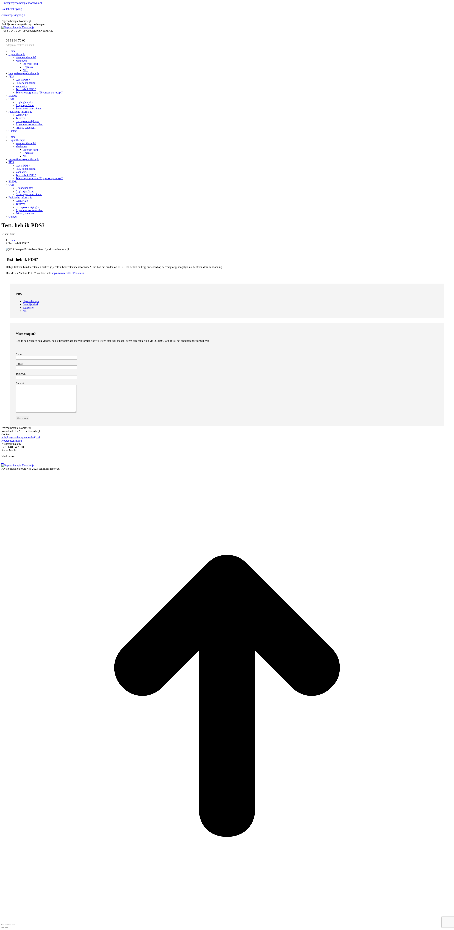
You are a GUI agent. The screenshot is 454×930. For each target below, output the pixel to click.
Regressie (28, 307)
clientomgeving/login (13, 14)
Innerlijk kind (30, 304)
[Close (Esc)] (2, 924)
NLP (25, 310)
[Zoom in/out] (13, 924)
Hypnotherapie (31, 301)
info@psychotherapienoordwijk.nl (23, 2)
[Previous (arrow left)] (2, 927)
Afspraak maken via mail (20, 44)
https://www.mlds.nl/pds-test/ (67, 273)
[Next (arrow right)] (6, 927)
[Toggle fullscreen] (10, 924)
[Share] (6, 924)
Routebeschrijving (11, 8)
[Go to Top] (227, 920)
